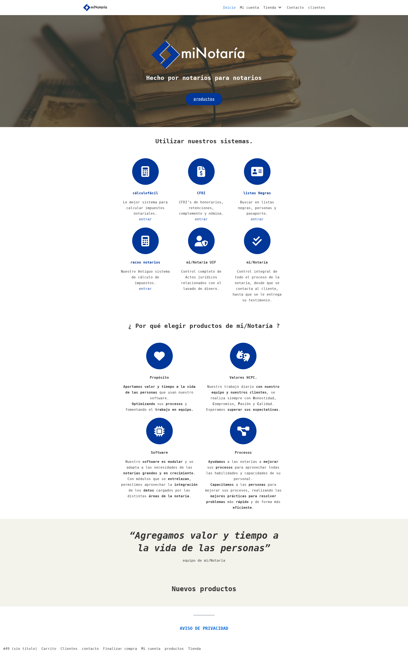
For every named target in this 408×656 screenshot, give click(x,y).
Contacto (295, 8)
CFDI (201, 193)
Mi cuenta (249, 8)
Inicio (229, 8)
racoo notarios (145, 262)
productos (174, 649)
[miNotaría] (95, 7)
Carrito (48, 649)
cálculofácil (145, 193)
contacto (90, 649)
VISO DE (204, 628)
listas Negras (257, 193)
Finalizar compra (120, 649)
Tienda (194, 649)
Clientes (69, 649)
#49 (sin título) (20, 649)
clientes (316, 8)
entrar (145, 219)
